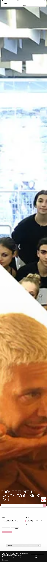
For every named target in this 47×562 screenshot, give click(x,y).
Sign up (28, 524)
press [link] (39, 3)
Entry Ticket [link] (43, 3)
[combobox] (45, 551)
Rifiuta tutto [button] (37, 557)
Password (12, 524)
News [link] (31, 3)
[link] (44, 0)
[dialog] (23, 556)
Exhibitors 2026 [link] (27, 3)
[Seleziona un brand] (17, 3)
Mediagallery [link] (35, 3)
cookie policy (14, 554)
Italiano (37, 0)
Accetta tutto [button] (37, 555)
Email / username (4, 524)
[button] (16, 560)
